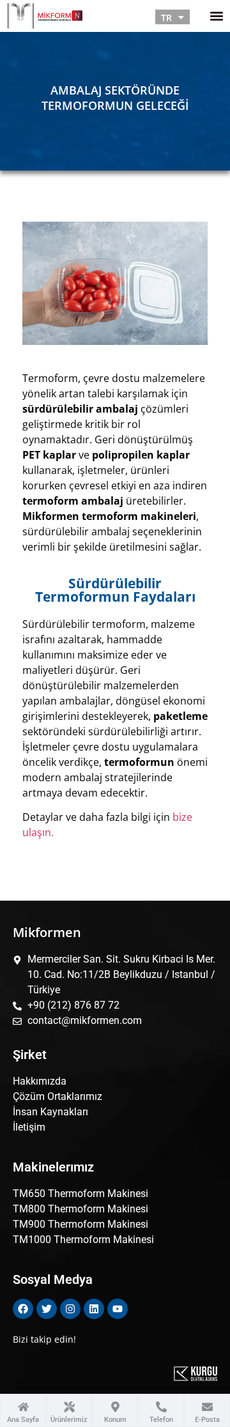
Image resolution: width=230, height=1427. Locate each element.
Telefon (161, 1420)
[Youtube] (117, 1309)
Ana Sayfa (23, 1420)
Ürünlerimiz (69, 1420)
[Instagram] (70, 1309)
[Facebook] (23, 1309)
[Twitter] (46, 1309)
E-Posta (207, 1420)
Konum (115, 1420)
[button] (216, 16)
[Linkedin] (94, 1309)
